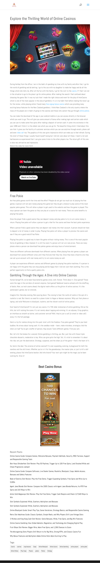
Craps (34, 547)
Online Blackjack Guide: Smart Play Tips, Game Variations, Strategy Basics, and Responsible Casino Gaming (49, 510)
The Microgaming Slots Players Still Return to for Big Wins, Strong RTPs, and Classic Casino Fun (45, 531)
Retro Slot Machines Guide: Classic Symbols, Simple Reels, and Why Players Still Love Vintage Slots (46, 514)
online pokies (84, 111)
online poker (84, 547)
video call (20, 132)
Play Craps (23, 551)
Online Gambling (64, 547)
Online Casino (53, 547)
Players (31, 551)
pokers (37, 551)
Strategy (49, 551)
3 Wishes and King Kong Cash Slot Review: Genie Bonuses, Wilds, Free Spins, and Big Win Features (46, 519)
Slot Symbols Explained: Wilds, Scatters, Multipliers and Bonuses (34, 501)
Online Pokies (14, 551)
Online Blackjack (43, 547)
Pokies (43, 551)
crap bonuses (27, 547)
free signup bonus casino (54, 104)
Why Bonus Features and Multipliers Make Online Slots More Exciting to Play (38, 536)
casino (74, 91)
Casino (13, 547)
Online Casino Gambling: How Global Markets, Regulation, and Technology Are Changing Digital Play (46, 523)
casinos (19, 547)
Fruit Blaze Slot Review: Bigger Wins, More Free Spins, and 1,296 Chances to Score (40, 527)
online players (74, 547)
